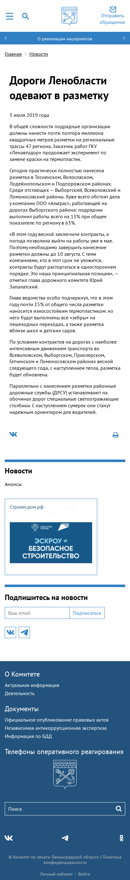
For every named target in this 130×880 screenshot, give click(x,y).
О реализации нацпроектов (65, 39)
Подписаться (87, 613)
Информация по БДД (28, 736)
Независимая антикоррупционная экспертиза (56, 728)
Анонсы (13, 484)
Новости (38, 54)
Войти (84, 874)
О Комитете (22, 674)
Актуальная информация (32, 685)
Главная (13, 54)
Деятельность (19, 693)
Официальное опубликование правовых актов (57, 720)
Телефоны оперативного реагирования (64, 751)
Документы (22, 708)
